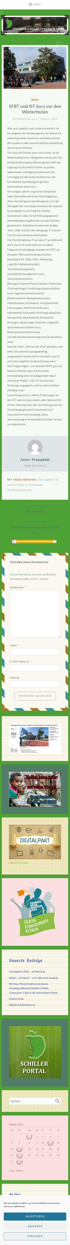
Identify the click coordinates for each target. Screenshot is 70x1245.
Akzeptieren (34, 1216)
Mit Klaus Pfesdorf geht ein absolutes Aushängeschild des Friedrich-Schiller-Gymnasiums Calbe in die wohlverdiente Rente (33, 988)
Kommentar (18, 587)
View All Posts (35, 465)
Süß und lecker (35, 508)
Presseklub (41, 459)
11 (50, 1142)
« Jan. (12, 1170)
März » (19, 1170)
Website (15, 678)
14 (19, 1149)
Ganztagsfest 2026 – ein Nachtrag (27, 971)
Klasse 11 (22, 484)
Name (14, 645)
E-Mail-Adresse (20, 662)
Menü (37, 5)
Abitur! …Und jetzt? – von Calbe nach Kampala (33, 977)
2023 (40, 479)
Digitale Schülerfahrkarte (22, 1004)
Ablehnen (35, 1226)
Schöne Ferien (16, 998)
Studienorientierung (19, 489)
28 (19, 1161)
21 (19, 1155)
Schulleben (36, 484)
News (35, 99)
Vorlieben (35, 1236)
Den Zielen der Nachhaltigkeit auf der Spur (35, 527)
